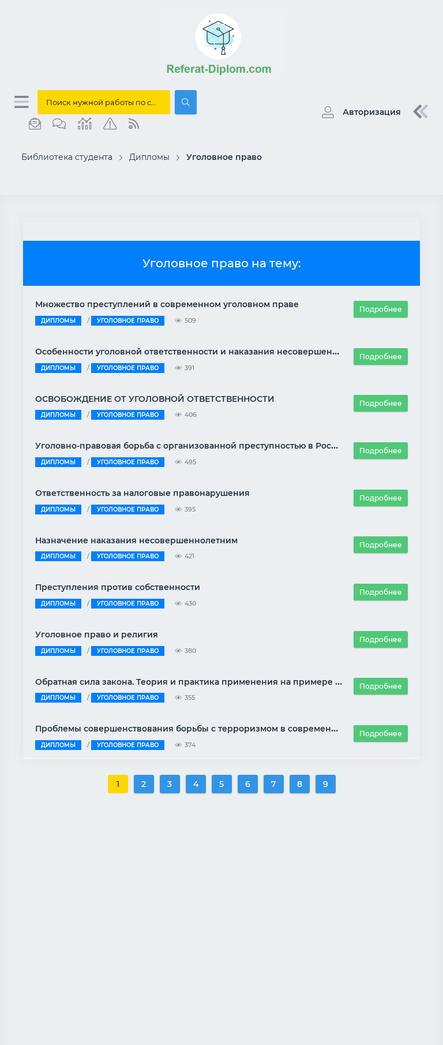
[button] (358, 112)
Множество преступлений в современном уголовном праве (167, 304)
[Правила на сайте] (110, 124)
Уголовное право (128, 320)
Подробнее (380, 309)
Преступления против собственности (117, 587)
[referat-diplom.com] (221, 75)
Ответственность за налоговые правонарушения (142, 493)
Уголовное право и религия (96, 634)
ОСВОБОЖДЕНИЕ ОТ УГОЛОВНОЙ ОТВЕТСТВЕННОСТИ (155, 399)
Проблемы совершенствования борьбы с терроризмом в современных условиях (213, 728)
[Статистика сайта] (84, 124)
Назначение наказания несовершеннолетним (136, 540)
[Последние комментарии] (59, 124)
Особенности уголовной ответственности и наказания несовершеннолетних (204, 351)
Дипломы (58, 320)
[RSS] (134, 124)
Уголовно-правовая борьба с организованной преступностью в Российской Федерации (228, 446)
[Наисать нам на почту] (35, 124)
